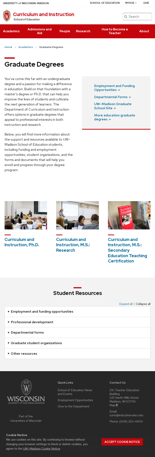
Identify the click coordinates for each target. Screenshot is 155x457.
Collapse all (143, 303)
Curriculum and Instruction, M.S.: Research (73, 245)
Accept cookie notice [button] (122, 442)
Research (83, 31)
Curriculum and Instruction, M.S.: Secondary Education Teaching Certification (127, 250)
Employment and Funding (114, 88)
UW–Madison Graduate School (113, 106)
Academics (11, 31)
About (144, 31)
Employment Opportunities (75, 400)
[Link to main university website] (26, 404)
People (65, 31)
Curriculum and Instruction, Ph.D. (22, 242)
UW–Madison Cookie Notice (41, 449)
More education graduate (114, 117)
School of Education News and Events (75, 392)
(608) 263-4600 (131, 421)
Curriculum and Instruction (43, 14)
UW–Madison (26, 3)
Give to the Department (73, 406)
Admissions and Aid (40, 31)
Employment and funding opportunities (42, 311)
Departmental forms (27, 332)
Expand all (126, 303)
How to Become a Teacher (115, 31)
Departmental (111, 97)
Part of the (26, 419)
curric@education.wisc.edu (126, 415)
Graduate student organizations (36, 343)
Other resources (24, 353)
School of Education (27, 19)
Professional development (32, 322)
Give (146, 3)
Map (112, 405)
